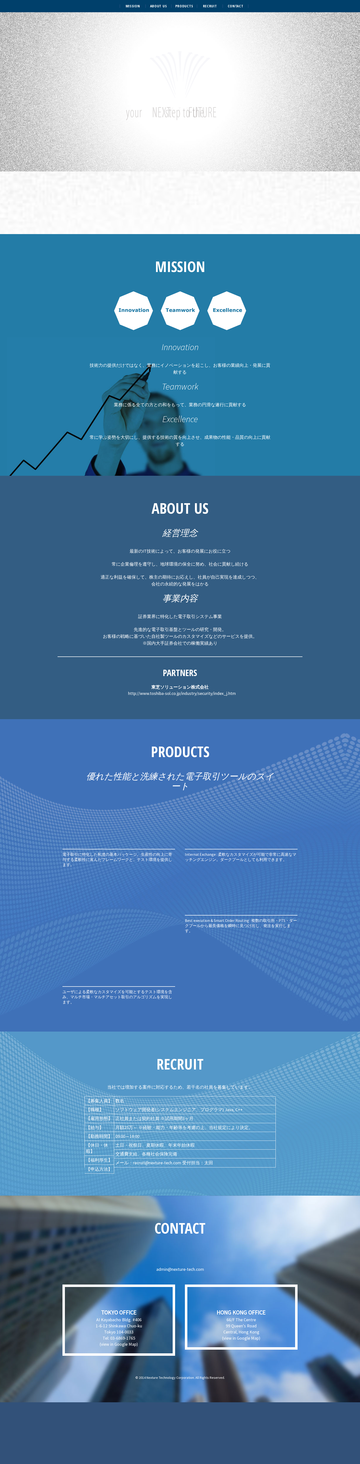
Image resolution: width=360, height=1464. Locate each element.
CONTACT (235, 6)
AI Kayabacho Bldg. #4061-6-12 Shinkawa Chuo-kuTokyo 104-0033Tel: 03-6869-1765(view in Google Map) (119, 1328)
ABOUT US (158, 6)
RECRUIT (210, 6)
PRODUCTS (184, 6)
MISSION (133, 6)
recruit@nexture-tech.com (157, 1163)
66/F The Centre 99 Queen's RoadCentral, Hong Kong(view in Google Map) (241, 1325)
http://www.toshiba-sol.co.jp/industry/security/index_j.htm (182, 693)
